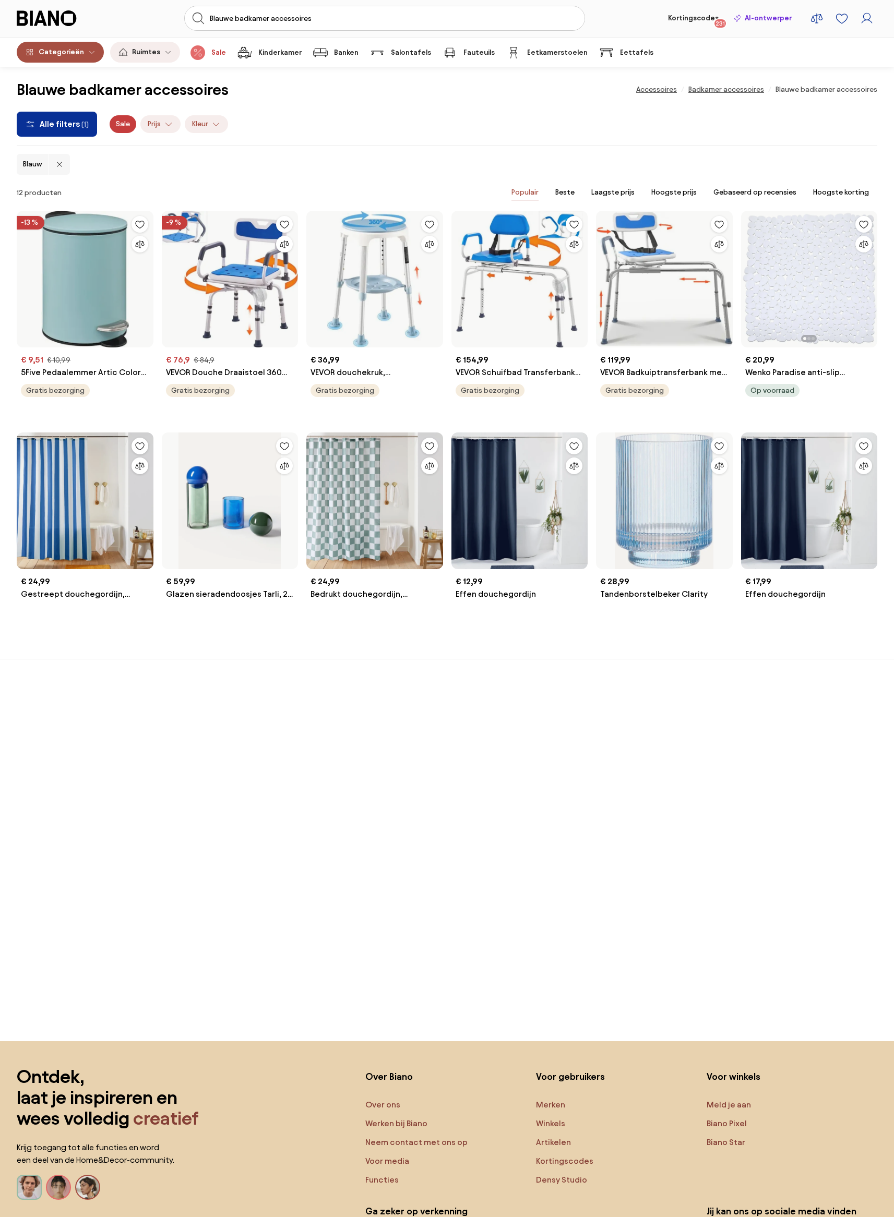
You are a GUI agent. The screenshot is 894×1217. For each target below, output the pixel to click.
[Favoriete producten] (841, 18)
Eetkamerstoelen (557, 52)
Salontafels (411, 52)
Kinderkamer (280, 52)
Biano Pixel (727, 1123)
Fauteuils (479, 52)
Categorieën (61, 52)
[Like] (140, 224)
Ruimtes (146, 52)
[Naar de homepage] (62, 18)
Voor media (387, 1160)
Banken (346, 52)
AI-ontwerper (768, 18)
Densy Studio (561, 1179)
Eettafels (636, 52)
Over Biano (389, 1076)
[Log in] (866, 18)
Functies (382, 1179)
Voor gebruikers (570, 1076)
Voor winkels (733, 1076)
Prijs (154, 124)
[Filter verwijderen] (59, 164)
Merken (550, 1104)
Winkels (550, 1123)
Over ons (382, 1104)
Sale (218, 52)
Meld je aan (729, 1104)
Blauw (32, 164)
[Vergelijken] (140, 244)
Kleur (200, 124)
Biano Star (726, 1142)
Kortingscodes (696, 20)
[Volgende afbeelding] (869, 276)
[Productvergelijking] (816, 18)
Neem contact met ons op (416, 1142)
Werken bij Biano (396, 1123)
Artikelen (553, 1142)
